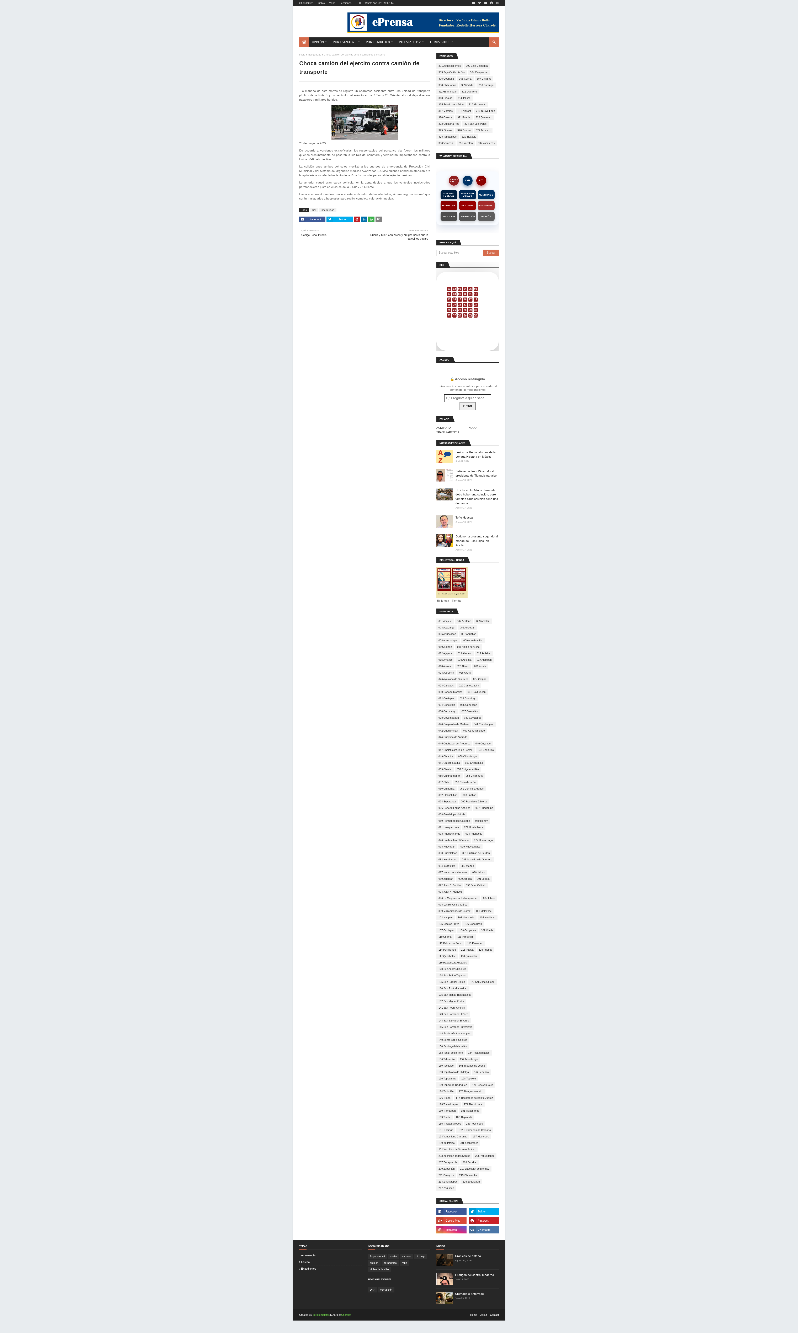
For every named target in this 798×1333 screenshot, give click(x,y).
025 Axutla (465, 672)
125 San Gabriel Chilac (451, 982)
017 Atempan (484, 659)
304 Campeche (479, 72)
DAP (372, 1289)
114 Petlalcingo (447, 949)
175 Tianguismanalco (471, 1091)
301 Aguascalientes (449, 65)
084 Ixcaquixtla (447, 866)
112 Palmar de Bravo (450, 943)
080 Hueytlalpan (447, 853)
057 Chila (443, 782)
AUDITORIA (443, 427)
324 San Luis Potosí (475, 123)
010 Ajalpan (445, 647)
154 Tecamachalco (479, 1052)
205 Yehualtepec (484, 1155)
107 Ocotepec (446, 930)
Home (473, 1314)
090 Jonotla (465, 878)
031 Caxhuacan (477, 692)
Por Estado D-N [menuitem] (378, 42)
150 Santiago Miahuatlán (452, 1046)
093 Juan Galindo (476, 885)
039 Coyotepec (472, 717)
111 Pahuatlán (465, 936)
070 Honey (481, 820)
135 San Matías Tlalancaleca (454, 994)
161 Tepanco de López (472, 1065)
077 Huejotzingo (483, 840)
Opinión (486, 216)
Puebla (321, 3)
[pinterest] (491, 3)
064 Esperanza (447, 801)
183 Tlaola (444, 1117)
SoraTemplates (321, 1314)
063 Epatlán (469, 795)
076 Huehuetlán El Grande (453, 840)
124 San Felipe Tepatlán (452, 975)
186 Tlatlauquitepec (449, 1123)
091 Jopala (483, 878)
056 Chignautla (474, 775)
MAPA (467, 180)
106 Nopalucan (473, 924)
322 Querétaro (484, 117)
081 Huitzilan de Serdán (476, 853)
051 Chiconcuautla (449, 762)
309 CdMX (467, 85)
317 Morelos (445, 111)
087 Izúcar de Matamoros (452, 872)
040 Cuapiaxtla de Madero (453, 724)
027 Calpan (479, 679)
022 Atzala (480, 666)
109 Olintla (487, 930)
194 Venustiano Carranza (452, 1136)
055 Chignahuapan (449, 775)
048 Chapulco (486, 750)
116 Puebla (485, 949)
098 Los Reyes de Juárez (452, 904)
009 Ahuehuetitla (473, 640)
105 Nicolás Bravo (448, 924)
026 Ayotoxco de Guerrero (453, 679)
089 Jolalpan (445, 878)
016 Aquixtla (465, 659)
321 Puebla (463, 117)
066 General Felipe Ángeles (454, 808)
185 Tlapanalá (464, 1117)
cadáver (406, 1256)
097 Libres (489, 898)
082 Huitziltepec (447, 859)
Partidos (467, 206)
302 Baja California (477, 65)
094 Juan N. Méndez (450, 891)
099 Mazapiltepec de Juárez (454, 911)
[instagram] (497, 3)
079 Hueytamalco (470, 846)
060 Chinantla (446, 788)
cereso (305, 1262)
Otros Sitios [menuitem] (440, 42)
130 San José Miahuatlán (452, 988)
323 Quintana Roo (448, 123)
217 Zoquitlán (446, 1188)
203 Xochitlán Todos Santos (454, 1155)
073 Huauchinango (449, 833)
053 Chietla (445, 769)
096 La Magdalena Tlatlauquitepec (458, 898)
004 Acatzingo (446, 627)
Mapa (332, 3)
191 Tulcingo (445, 1130)
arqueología (308, 1255)
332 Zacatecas (486, 143)
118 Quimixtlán (469, 956)
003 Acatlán (483, 621)
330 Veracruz (445, 143)
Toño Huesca (464, 517)
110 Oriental (445, 936)
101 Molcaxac (483, 911)
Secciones (345, 3)
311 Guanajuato (447, 91)
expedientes (308, 1268)
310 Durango (486, 85)
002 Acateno (464, 621)
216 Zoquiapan (471, 1181)
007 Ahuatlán (468, 634)
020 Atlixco (463, 666)
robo (404, 1263)
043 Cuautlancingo (474, 730)
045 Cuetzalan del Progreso (454, 743)
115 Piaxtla (467, 949)
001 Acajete (445, 621)
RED (358, 3)
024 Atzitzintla (446, 672)
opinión (374, 1263)
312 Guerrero (469, 91)
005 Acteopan (467, 627)
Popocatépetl (377, 1256)
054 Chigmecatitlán (468, 769)
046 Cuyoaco (483, 743)
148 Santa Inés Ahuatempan (454, 1033)
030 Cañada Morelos (450, 692)
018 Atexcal (445, 666)
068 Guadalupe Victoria (451, 814)
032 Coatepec (446, 698)
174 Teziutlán (446, 1091)
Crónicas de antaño (468, 1256)
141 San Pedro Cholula (451, 1007)
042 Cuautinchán (448, 730)
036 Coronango (447, 711)
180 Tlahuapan (447, 1110)
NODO (473, 427)
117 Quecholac (447, 956)
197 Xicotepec (481, 1136)
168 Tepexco (468, 1078)
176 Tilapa (444, 1097)
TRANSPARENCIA (447, 432)
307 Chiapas (484, 78)
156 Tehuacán (446, 1059)
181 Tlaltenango (470, 1110)
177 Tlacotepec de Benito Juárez (474, 1097)
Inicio (302, 54)
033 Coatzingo (468, 698)
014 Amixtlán (484, 653)
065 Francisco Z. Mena (474, 801)
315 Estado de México (451, 104)
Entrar (467, 406)
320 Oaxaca (445, 117)
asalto (393, 1256)
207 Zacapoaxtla (447, 1162)
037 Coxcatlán (470, 711)
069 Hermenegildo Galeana (454, 820)
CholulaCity (306, 3)
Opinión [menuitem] (318, 42)
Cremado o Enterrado (469, 1293)
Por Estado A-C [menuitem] (345, 42)
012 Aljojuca (445, 653)
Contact (494, 1314)
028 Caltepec (446, 685)
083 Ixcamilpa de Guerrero (477, 859)
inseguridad (314, 54)
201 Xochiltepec (469, 1143)
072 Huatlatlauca (473, 827)
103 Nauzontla (466, 917)
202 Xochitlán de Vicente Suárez (456, 1149)
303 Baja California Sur (451, 72)
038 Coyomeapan (448, 717)
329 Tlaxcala (469, 136)
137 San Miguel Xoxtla (451, 1001)
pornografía (390, 1263)
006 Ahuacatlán (447, 634)
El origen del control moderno (474, 1274)
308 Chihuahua (447, 85)
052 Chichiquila (474, 762)
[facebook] (473, 3)
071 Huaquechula (448, 827)
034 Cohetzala (446, 704)
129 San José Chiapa (482, 982)
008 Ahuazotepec (448, 640)
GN (314, 210)
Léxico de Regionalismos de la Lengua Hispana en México (476, 454)
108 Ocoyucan (467, 930)
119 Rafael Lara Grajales (452, 962)
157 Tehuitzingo (469, 1059)
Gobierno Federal (449, 194)
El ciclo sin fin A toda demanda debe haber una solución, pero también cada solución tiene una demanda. (477, 496)
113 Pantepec (475, 943)
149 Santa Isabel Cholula (452, 1040)
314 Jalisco (464, 98)
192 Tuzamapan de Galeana (474, 1130)
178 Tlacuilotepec (448, 1104)
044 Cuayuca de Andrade (452, 737)
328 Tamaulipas (447, 136)
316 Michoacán (477, 104)
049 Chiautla (445, 756)
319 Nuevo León (485, 111)
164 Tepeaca (481, 1072)
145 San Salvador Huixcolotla (455, 1027)
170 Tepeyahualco (482, 1085)
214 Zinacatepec (447, 1181)
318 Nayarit (464, 111)
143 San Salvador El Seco (453, 1014)
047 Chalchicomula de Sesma (455, 750)
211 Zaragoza (446, 1175)
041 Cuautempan (484, 724)
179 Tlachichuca (473, 1104)
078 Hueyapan (446, 846)
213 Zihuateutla (468, 1175)
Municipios (486, 195)
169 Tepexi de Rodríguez (452, 1085)
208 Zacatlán (470, 1162)
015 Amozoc (445, 659)
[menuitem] (304, 42)
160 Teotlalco (446, 1065)
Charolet (346, 1314)
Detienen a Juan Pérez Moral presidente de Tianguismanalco (476, 473)
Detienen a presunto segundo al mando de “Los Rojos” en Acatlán (477, 541)
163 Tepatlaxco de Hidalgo (453, 1072)
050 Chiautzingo (467, 756)
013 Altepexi (465, 653)
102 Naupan (445, 917)
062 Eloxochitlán (447, 795)
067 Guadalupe (484, 808)
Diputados (449, 206)
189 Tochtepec (474, 1123)
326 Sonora (464, 130)
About (483, 1314)
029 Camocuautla (469, 685)
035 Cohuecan (468, 704)
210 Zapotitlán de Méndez (474, 1168)
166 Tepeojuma (447, 1078)
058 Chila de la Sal (465, 782)
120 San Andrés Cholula (452, 969)
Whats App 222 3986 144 (379, 3)
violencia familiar (379, 1269)
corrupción (386, 1289)
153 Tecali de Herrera (450, 1052)
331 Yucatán (466, 143)
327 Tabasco (483, 130)
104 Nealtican (487, 917)
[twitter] (479, 3)
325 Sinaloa (445, 130)
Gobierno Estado (467, 194)
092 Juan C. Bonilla (449, 885)
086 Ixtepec (467, 866)
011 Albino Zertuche (468, 647)
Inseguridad (486, 206)
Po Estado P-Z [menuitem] (410, 42)
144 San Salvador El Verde (453, 1020)
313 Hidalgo (445, 98)
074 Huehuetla (474, 833)
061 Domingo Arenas (472, 788)
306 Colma (465, 78)
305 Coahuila (446, 78)
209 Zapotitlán (446, 1168)
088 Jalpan (478, 872)
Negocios (449, 216)
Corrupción (467, 216)
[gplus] (451, 1220)
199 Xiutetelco (446, 1143)
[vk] (484, 1229)
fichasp (420, 1256)
